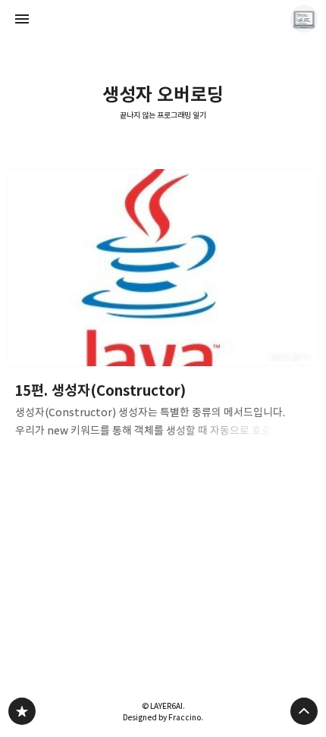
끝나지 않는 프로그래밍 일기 (163, 116)
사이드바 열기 (22, 19)
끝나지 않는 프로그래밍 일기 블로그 (22, 711)
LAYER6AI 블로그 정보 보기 (304, 19)
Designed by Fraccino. (163, 717)
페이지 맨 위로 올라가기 (304, 711)
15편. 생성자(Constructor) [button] (163, 308)
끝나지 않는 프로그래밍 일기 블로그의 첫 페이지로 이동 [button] (163, 19)
